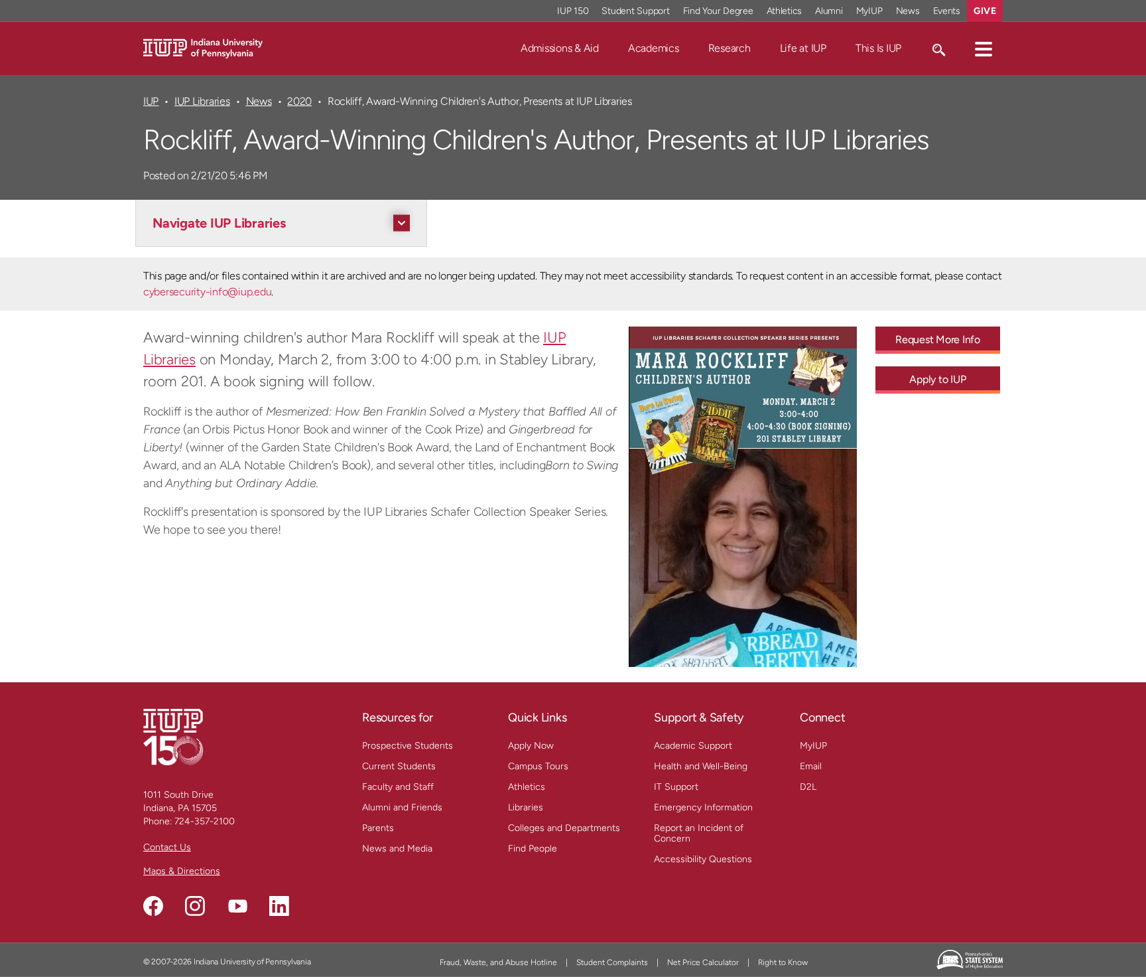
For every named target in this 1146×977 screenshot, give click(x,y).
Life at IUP (803, 48)
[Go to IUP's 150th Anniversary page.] (173, 736)
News (908, 11)
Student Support (635, 11)
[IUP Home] (203, 47)
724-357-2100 (204, 821)
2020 (299, 101)
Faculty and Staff (398, 786)
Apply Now (531, 745)
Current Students (399, 766)
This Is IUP (878, 48)
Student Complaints (612, 962)
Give (985, 11)
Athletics (784, 11)
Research (729, 48)
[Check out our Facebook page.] (153, 906)
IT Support (676, 786)
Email (811, 766)
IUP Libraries (202, 101)
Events (947, 11)
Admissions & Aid (560, 48)
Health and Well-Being (700, 766)
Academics (653, 48)
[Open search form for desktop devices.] (938, 48)
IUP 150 (572, 11)
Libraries (525, 807)
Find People (532, 848)
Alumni (829, 11)
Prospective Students (407, 745)
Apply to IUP (937, 379)
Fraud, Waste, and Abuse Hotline (498, 962)
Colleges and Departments (564, 828)
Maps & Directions (181, 871)
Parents (378, 828)
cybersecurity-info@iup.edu (207, 291)
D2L (808, 786)
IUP (151, 101)
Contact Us (167, 847)
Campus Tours (538, 766)
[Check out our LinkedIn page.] (279, 906)
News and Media (397, 848)
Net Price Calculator (703, 962)
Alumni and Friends (402, 807)
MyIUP (869, 11)
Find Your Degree (718, 11)
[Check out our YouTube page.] (237, 906)
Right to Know (783, 962)
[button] (983, 48)
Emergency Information (703, 807)
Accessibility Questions (703, 859)
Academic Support (693, 745)
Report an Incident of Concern (698, 833)
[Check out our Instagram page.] (195, 906)
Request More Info (937, 339)
